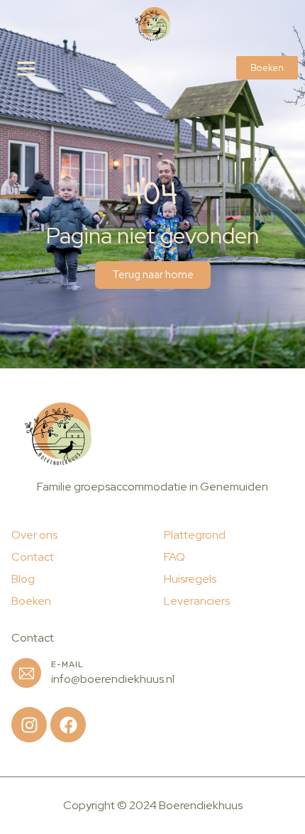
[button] (26, 68)
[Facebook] (68, 724)
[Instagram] (29, 724)
